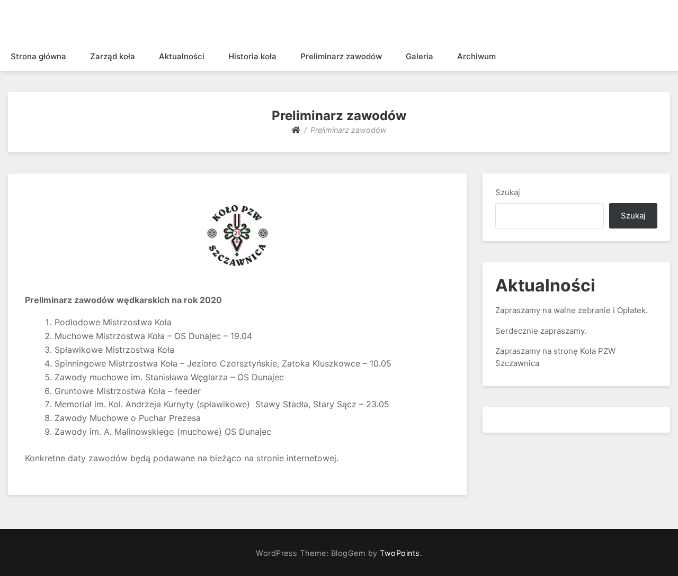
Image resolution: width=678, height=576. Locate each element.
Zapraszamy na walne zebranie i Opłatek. (571, 310)
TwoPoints (400, 552)
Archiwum (476, 56)
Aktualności (181, 56)
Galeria (419, 56)
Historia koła (252, 56)
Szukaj (507, 192)
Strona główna (38, 56)
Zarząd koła (112, 56)
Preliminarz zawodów (341, 56)
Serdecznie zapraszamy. (540, 331)
